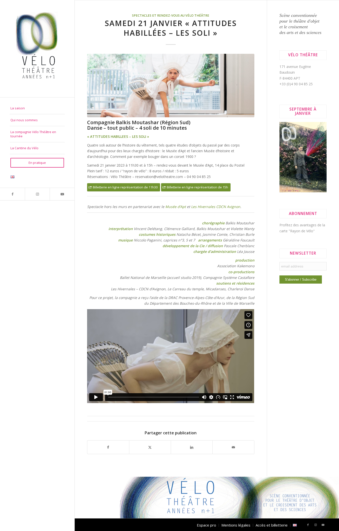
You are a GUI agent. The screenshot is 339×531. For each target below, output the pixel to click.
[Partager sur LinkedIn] (191, 447)
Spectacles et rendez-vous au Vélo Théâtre (170, 15)
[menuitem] (37, 108)
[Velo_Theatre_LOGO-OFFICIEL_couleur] (37, 48)
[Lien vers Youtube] (62, 194)
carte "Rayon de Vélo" (297, 231)
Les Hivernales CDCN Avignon (215, 206)
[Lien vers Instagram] (37, 194)
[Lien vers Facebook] (12, 194)
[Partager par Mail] (233, 447)
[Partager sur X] (150, 447)
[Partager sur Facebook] (108, 447)
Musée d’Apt (175, 206)
